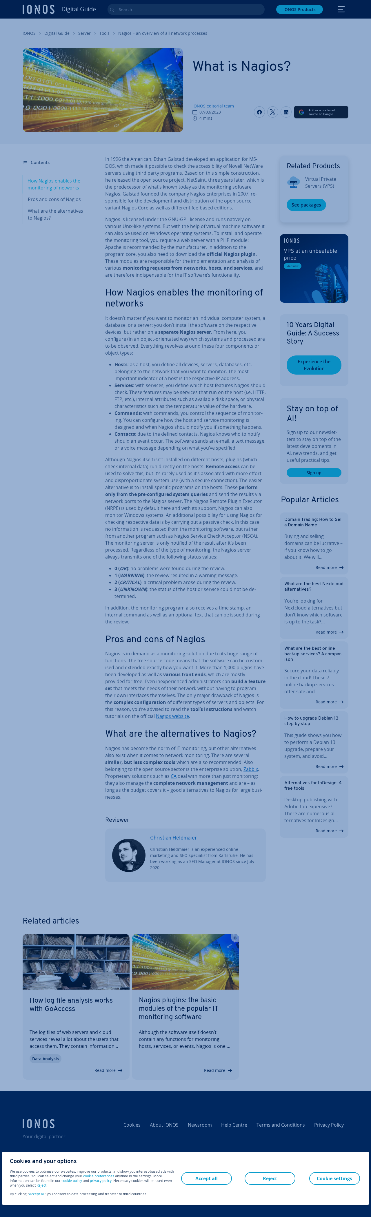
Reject (41, 1185)
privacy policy (101, 1180)
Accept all (37, 1194)
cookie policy (71, 1180)
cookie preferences (98, 1176)
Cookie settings (334, 1178)
